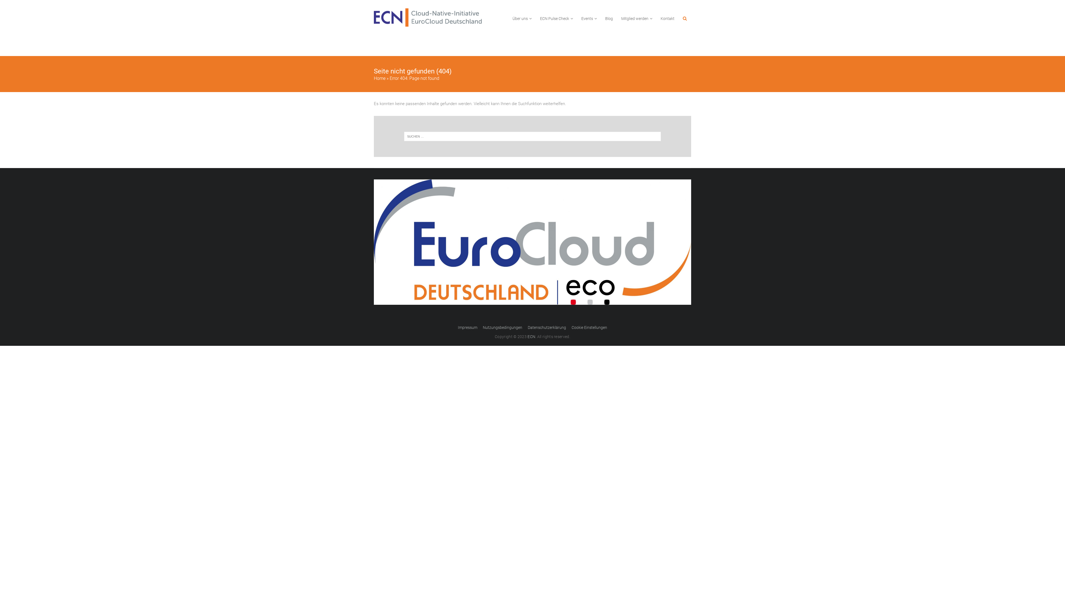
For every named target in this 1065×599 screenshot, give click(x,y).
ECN (531, 336)
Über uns (520, 18)
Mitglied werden (634, 18)
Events (587, 18)
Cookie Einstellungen (589, 327)
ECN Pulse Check (554, 18)
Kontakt (667, 18)
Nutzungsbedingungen (502, 327)
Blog (609, 18)
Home (380, 78)
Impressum (467, 327)
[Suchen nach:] (532, 136)
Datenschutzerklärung (547, 327)
